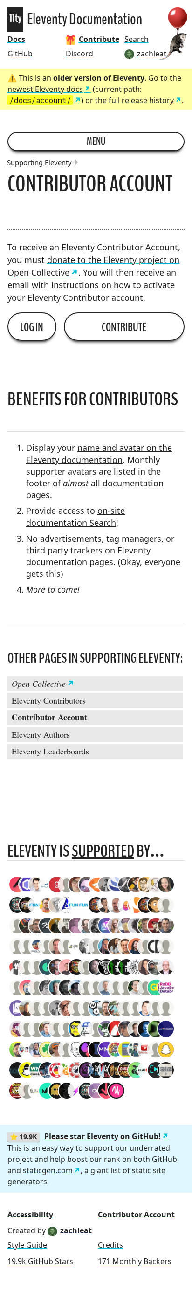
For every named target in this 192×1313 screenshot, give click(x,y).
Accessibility (30, 1214)
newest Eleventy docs (45, 89)
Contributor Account (49, 717)
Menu (96, 141)
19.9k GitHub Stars (40, 1261)
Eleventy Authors (41, 734)
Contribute (124, 327)
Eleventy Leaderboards (50, 751)
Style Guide (27, 1245)
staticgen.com (48, 1170)
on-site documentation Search (75, 516)
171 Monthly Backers (134, 1261)
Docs (16, 39)
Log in (31, 327)
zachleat (76, 1230)
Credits (110, 1245)
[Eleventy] (15, 19)
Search (136, 39)
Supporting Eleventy (39, 162)
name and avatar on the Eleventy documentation (99, 453)
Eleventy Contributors (49, 700)
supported (103, 851)
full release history (141, 100)
